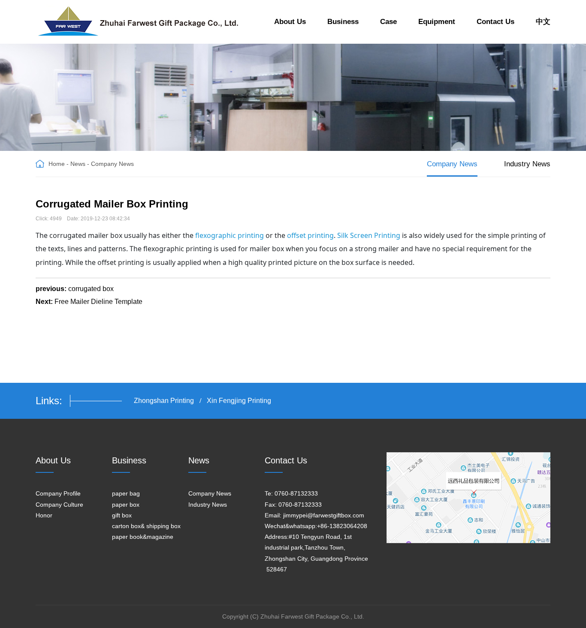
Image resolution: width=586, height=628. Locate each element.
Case (388, 22)
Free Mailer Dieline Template (98, 301)
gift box (122, 515)
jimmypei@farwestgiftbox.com (323, 515)
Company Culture (59, 504)
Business (343, 22)
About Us (290, 22)
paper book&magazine (142, 536)
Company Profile (58, 493)
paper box (125, 504)
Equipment (436, 22)
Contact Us (495, 22)
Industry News (527, 164)
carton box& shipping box (146, 526)
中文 (543, 22)
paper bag (126, 493)
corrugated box (91, 288)
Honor (44, 515)
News (77, 163)
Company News (112, 163)
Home (56, 163)
